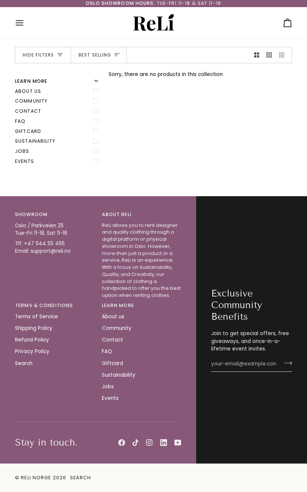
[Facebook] (121, 442)
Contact (28, 111)
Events (24, 161)
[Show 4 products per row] (284, 55)
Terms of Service (36, 316)
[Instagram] (149, 442)
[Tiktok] (136, 442)
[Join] (286, 363)
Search (24, 363)
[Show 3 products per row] (269, 55)
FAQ (20, 121)
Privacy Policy (32, 351)
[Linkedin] (163, 442)
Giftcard (28, 131)
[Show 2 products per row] (256, 55)
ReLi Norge (36, 477)
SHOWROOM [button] (31, 214)
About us (28, 91)
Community (31, 101)
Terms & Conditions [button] (44, 305)
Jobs (22, 151)
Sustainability (35, 141)
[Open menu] (26, 23)
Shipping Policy (33, 328)
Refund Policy (32, 339)
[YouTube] (177, 442)
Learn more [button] (118, 305)
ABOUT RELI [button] (116, 214)
